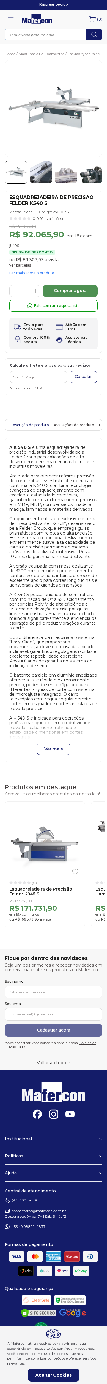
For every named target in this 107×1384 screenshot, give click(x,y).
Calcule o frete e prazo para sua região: (50, 365)
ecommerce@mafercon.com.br (39, 1211)
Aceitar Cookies (53, 1375)
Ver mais (53, 749)
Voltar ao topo (51, 1062)
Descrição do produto (29, 425)
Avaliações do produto (74, 425)
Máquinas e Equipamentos (43, 54)
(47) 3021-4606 (25, 1200)
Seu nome (14, 981)
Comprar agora (70, 290)
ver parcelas (20, 265)
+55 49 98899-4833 (28, 1226)
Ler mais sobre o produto (31, 273)
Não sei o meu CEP (26, 388)
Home (11, 54)
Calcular (83, 376)
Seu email (14, 1004)
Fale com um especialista (57, 305)
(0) (99, 19)
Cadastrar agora (53, 1030)
